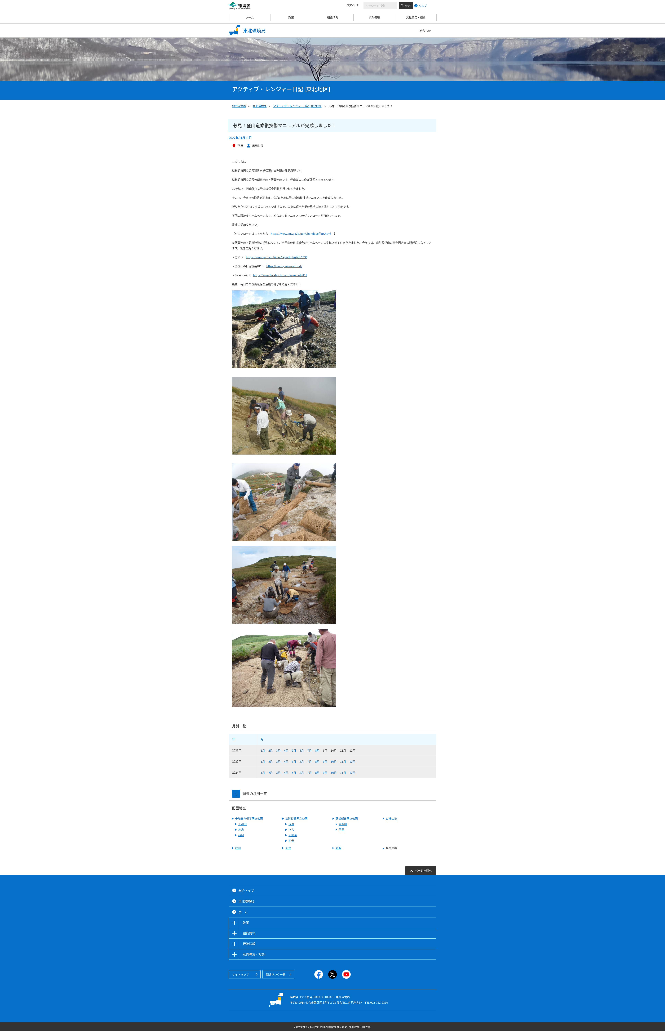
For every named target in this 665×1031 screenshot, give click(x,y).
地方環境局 (239, 106)
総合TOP (425, 30)
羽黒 (341, 829)
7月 (309, 750)
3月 (278, 750)
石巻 (291, 841)
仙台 (288, 848)
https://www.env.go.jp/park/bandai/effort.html (301, 233)
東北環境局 (260, 106)
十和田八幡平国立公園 (249, 818)
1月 (263, 750)
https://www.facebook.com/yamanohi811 (280, 275)
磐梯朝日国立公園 (347, 818)
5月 (294, 750)
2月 (270, 750)
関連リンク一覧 (275, 974)
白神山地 (391, 818)
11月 (343, 761)
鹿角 (241, 829)
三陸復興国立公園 (296, 818)
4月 (286, 750)
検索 (408, 5)
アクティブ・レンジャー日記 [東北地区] (297, 106)
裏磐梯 (343, 824)
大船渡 (293, 835)
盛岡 (241, 835)
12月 (352, 761)
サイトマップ (240, 974)
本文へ (351, 5)
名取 (338, 848)
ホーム (249, 17)
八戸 (291, 824)
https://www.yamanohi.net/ (284, 266)
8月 (317, 750)
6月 (302, 750)
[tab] (236, 794)
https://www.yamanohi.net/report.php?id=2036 (276, 257)
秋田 (238, 848)
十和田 (242, 824)
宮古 (291, 829)
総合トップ (246, 890)
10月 (334, 761)
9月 (325, 761)
